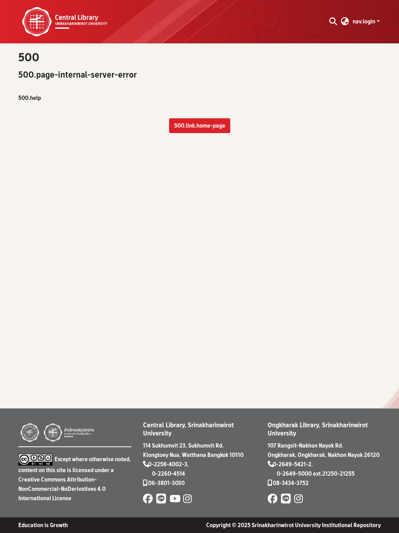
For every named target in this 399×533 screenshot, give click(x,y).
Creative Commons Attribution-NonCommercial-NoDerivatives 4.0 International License (62, 489)
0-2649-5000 (294, 473)
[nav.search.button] (333, 21)
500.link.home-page (199, 125)
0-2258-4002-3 (167, 464)
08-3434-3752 (291, 482)
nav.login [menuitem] (364, 21)
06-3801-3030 (166, 482)
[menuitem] (345, 21)
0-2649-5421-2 (292, 464)
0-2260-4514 (168, 473)
